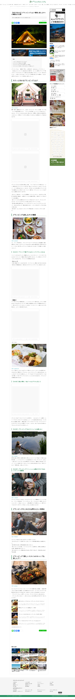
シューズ (54, 149)
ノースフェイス (59, 137)
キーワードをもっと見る (57, 156)
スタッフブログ (31, 4)
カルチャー (36, 4)
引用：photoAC (15, 107)
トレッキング (65, 4)
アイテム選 (69, 4)
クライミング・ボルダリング (53, 4)
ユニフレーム (61, 147)
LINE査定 (39, 686)
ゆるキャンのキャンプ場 (28, 689)
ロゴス (54, 140)
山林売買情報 (15, 689)
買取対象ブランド (27, 684)
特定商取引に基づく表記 (28, 683)
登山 (42, 4)
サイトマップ (39, 682)
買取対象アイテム (15, 684)
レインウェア (55, 137)
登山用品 (59, 135)
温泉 (59, 154)
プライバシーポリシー (41, 683)
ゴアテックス (61, 142)
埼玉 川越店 (53, 89)
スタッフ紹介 (51, 682)
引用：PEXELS (15, 536)
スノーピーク (54, 135)
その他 (24, 4)
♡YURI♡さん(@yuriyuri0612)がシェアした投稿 (19, 339)
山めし (12, 4)
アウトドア (60, 4)
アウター (61, 149)
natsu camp (51, 691)
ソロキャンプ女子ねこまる (53, 689)
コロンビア (57, 142)
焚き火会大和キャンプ (28, 691)
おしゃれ (57, 147)
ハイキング (62, 140)
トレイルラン (57, 149)
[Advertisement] (19, 638)
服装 (51, 140)
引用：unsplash (15, 497)
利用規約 (51, 683)
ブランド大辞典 (46, 4)
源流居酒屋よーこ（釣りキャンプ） (18, 691)
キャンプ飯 (9, 4)
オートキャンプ (58, 140)
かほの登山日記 (40, 691)
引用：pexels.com (15, 368)
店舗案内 (39, 684)
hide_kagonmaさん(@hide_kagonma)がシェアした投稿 (21, 181)
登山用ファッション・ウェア (55, 154)
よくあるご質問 (27, 682)
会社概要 (14, 683)
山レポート (20, 4)
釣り (1, 4)
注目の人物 (16, 4)
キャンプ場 (62, 135)
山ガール (60, 152)
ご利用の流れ (15, 682)
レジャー (26, 4)
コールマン (58, 133)
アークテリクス (55, 152)
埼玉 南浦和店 (53, 86)
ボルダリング (53, 142)
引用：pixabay (14, 456)
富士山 (62, 154)
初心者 (55, 133)
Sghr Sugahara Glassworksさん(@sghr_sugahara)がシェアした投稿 (23, 414)
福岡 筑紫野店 (53, 93)
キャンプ (39, 4)
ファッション (5, 4)
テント (52, 133)
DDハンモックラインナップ (41, 689)
